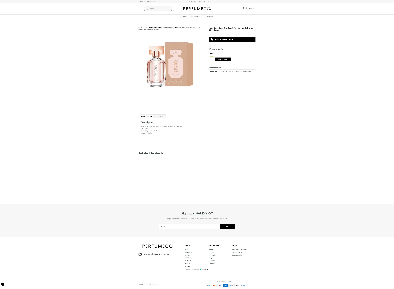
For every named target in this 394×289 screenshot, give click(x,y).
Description (146, 116)
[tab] (146, 116)
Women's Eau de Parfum (167, 28)
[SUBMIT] (227, 226)
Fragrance (195, 17)
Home (140, 28)
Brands (182, 17)
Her (155, 28)
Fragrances (148, 28)
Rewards (209, 17)
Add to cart (223, 59)
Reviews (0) (159, 116)
